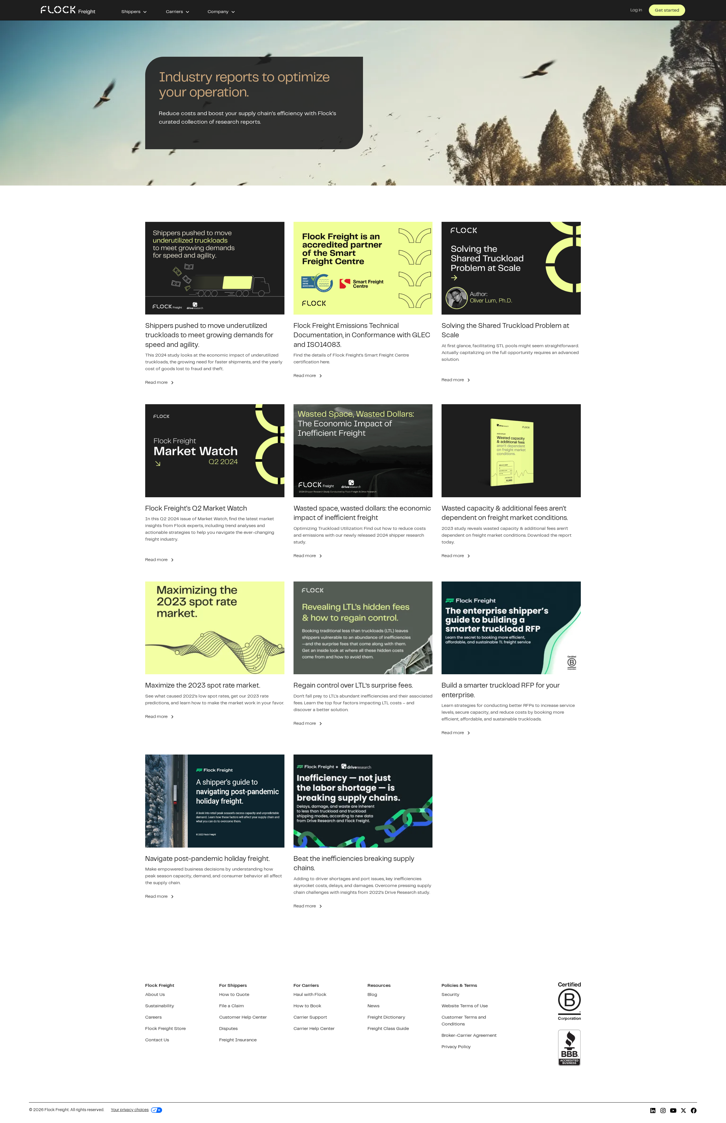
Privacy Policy (456, 1047)
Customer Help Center (243, 1017)
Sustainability (159, 1006)
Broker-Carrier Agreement (469, 1035)
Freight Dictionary (386, 1017)
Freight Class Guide (388, 1029)
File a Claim (231, 1006)
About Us (155, 995)
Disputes (228, 1029)
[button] (134, 10)
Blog (372, 995)
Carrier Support (310, 1017)
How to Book (307, 1006)
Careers (153, 1017)
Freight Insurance (238, 1040)
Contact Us (157, 1040)
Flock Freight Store (165, 1029)
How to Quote (234, 995)
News (373, 1006)
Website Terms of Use (465, 1006)
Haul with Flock (310, 995)
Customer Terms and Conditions (464, 1020)
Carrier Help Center (314, 1029)
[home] (68, 10)
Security (450, 995)
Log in (636, 10)
